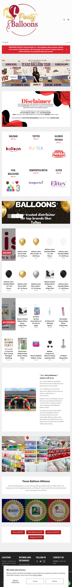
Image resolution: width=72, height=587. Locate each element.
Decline (54, 581)
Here (28, 564)
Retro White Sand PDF (35, 532)
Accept (35, 581)
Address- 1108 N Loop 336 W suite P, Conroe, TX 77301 (9, 563)
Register (13, 77)
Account (68, 42)
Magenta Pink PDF (36, 537)
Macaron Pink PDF (53, 532)
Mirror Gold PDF (18, 532)
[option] (36, 212)
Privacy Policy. (37, 575)
